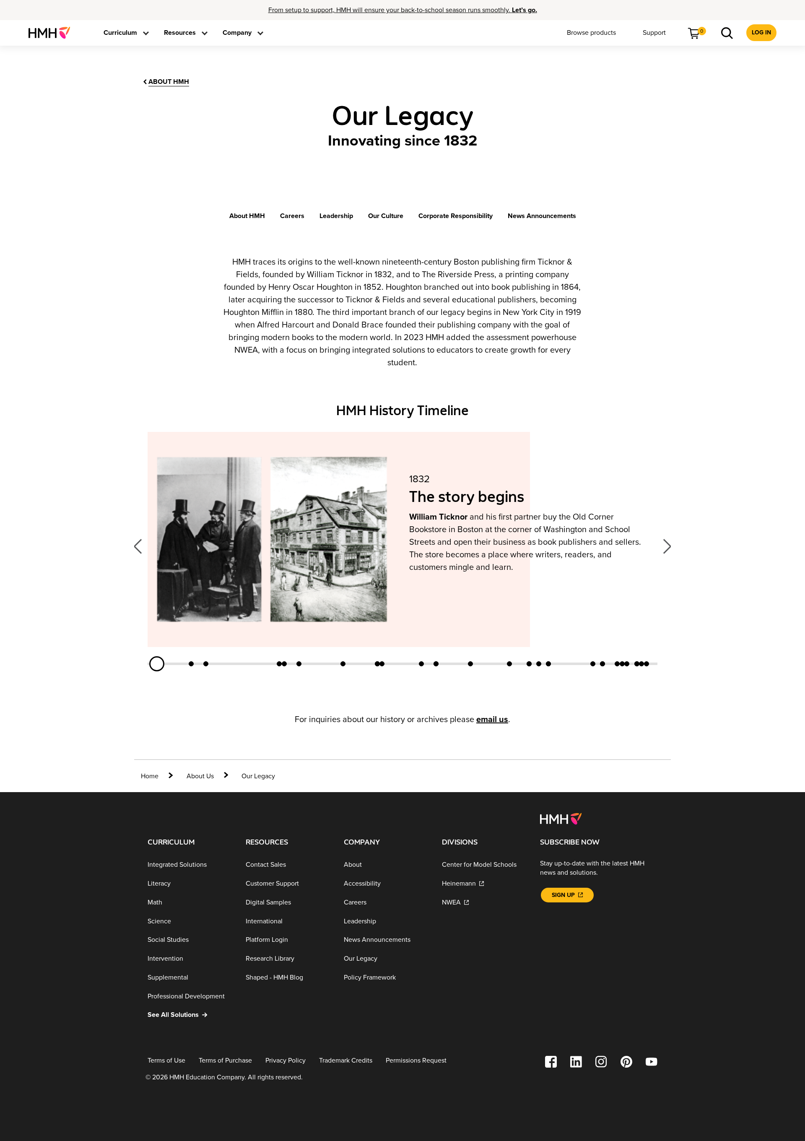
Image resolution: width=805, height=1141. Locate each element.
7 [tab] (342, 663)
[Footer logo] (561, 818)
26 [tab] (626, 663)
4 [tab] (279, 663)
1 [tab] (156, 663)
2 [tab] (191, 663)
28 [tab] (636, 663)
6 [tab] (298, 663)
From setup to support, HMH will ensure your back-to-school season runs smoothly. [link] (402, 10)
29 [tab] (641, 663)
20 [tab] (548, 663)
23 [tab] (602, 663)
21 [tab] (592, 663)
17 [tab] (529, 663)
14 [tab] (470, 663)
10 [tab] (381, 663)
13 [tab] (436, 663)
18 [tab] (538, 663)
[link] (53, 33)
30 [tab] (646, 663)
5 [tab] (284, 663)
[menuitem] (53, 32)
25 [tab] (622, 663)
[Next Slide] (664, 546)
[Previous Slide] (140, 546)
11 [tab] (421, 663)
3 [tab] (205, 663)
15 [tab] (509, 663)
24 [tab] (617, 663)
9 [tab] (377, 663)
